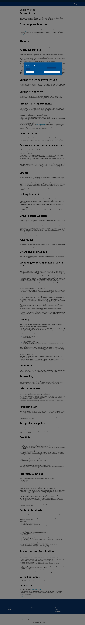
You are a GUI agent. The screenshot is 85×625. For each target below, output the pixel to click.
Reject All (56, 72)
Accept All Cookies (47, 72)
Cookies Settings (30, 72)
